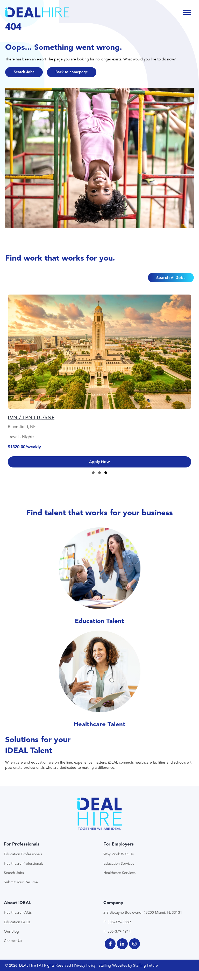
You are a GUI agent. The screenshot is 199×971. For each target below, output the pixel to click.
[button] (24, 72)
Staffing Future (145, 965)
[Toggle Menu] (187, 12)
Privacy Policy (85, 965)
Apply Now (99, 461)
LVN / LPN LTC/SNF (31, 417)
